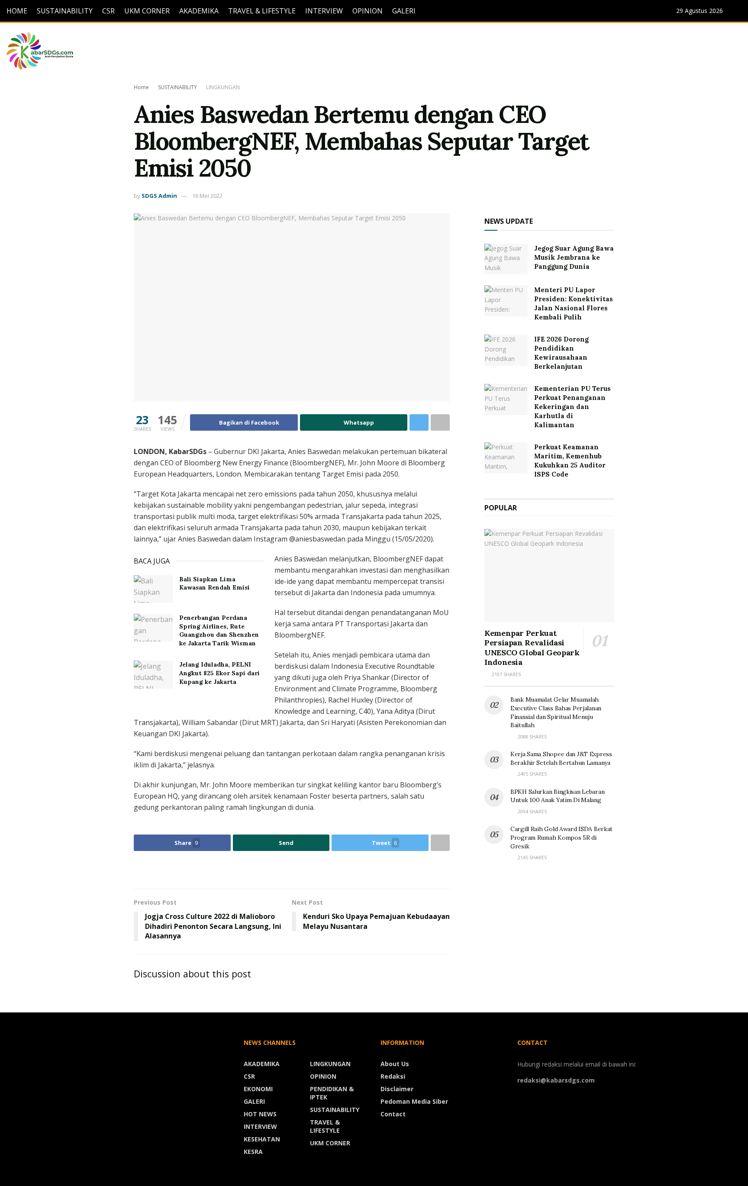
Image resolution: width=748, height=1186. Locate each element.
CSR (108, 11)
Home (141, 87)
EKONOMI (258, 1089)
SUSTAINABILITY (65, 11)
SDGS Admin (159, 196)
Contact (393, 1114)
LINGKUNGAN (223, 87)
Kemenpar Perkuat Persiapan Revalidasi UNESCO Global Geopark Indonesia (531, 647)
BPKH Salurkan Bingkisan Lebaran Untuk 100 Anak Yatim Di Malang (557, 796)
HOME (16, 11)
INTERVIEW (324, 11)
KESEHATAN (262, 1139)
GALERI (404, 11)
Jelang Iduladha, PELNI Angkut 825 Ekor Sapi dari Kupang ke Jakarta (219, 673)
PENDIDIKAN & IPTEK (332, 1093)
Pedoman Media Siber (414, 1101)
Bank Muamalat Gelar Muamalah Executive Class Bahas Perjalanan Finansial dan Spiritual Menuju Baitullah (555, 712)
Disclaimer (396, 1089)
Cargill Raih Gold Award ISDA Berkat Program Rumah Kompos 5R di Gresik (561, 837)
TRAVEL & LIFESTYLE (262, 11)
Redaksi (392, 1076)
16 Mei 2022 (207, 196)
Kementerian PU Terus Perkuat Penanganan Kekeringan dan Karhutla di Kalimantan (572, 406)
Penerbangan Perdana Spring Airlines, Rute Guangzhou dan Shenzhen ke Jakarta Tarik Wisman (219, 630)
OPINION (367, 11)
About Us (394, 1064)
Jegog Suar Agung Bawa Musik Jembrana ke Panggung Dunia (574, 257)
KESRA (253, 1151)
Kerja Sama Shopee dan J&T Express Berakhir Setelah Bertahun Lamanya (561, 758)
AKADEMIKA (199, 11)
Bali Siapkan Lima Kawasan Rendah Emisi (214, 583)
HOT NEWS (260, 1114)
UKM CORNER (147, 11)
